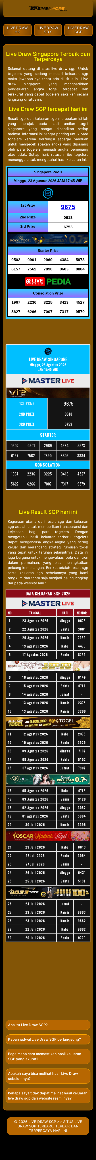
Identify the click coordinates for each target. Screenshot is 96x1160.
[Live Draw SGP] (48, 14)
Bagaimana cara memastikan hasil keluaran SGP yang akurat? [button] (44, 1056)
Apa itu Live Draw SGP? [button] (28, 1025)
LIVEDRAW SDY (48, 30)
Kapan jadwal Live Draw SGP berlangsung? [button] (44, 1039)
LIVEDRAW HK (17, 30)
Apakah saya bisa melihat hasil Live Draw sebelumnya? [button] (43, 1076)
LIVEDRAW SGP (78, 30)
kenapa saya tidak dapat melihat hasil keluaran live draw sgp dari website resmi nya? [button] (48, 1095)
